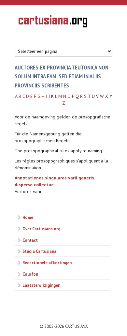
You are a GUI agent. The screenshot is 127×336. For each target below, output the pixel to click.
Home (27, 217)
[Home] (53, 22)
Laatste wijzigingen (41, 285)
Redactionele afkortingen (47, 262)
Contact (30, 240)
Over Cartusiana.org (41, 228)
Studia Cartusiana (39, 251)
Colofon (30, 274)
